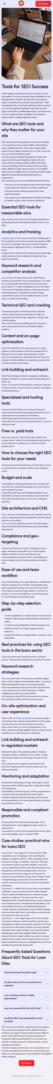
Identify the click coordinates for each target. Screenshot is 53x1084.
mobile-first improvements (18, 718)
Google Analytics (9, 238)
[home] (21, 5)
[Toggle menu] (4, 3)
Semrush (5, 278)
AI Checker (43, 3)
